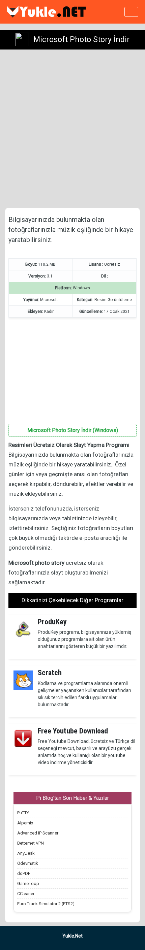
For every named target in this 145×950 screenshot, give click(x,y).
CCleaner (25, 893)
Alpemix (25, 822)
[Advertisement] (72, 128)
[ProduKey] (23, 629)
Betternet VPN (30, 843)
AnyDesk (26, 853)
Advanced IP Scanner (37, 833)
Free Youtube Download (73, 731)
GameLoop (28, 883)
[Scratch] (23, 680)
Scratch (50, 672)
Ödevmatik (27, 863)
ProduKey (52, 622)
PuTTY (23, 812)
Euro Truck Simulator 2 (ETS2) (46, 903)
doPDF (23, 873)
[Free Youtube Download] (23, 738)
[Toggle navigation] (131, 12)
